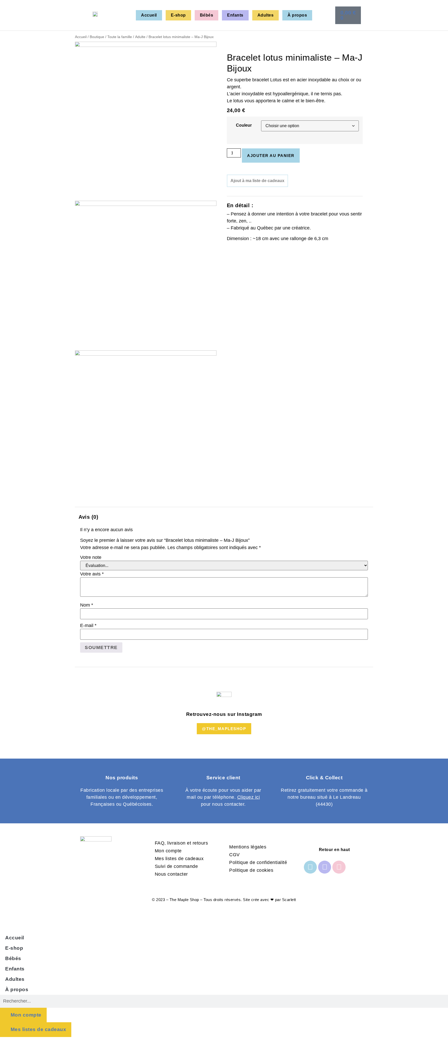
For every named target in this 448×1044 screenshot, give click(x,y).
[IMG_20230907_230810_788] (145, 354)
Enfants (235, 15)
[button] (356, 15)
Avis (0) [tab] (88, 517)
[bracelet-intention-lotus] (145, 45)
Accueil (149, 15)
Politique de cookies (251, 870)
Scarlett (289, 899)
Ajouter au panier (271, 155)
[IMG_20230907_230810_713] (145, 204)
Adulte (140, 37)
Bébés (206, 15)
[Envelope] (338, 867)
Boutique (97, 37)
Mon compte (168, 850)
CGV (234, 854)
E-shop (178, 15)
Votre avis (92, 574)
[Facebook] (310, 867)
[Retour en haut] (310, 849)
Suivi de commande (176, 866)
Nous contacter (171, 874)
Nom (86, 605)
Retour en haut (334, 849)
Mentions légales (247, 846)
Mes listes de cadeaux (179, 858)
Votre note (90, 557)
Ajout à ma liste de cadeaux (257, 180)
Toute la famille (119, 37)
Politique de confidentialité (258, 862)
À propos (297, 15)
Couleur (244, 125)
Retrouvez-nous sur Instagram (224, 714)
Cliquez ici (248, 797)
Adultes (265, 15)
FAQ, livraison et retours (181, 843)
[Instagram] (324, 867)
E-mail (88, 625)
